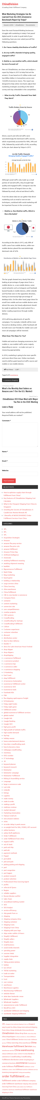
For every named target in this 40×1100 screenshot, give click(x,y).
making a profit (9, 804)
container (7, 601)
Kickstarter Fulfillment (12, 775)
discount (7, 635)
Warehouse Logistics (11, 988)
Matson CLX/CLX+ (10, 816)
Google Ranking (9, 721)
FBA (5, 695)
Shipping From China (11, 927)
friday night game (10, 707)
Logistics (7, 796)
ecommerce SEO (10, 687)
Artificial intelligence (11, 555)
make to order (9, 801)
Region (6, 890)
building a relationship (12, 580)
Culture (6, 626)
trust (5, 979)
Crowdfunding (9, 618)
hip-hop (6, 735)
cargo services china (11, 583)
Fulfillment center (29, 1066)
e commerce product (11, 661)
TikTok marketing (10, 970)
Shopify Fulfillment (11, 936)
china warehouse (10, 589)
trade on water (9, 973)
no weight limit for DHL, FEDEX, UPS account (20, 827)
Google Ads (8, 718)
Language (7, 781)
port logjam (8, 873)
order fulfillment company (26, 1080)
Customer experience (11, 629)
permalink (7, 859)
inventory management (10, 1072)
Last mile (7, 787)
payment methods (10, 853)
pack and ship (8, 847)
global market (9, 715)
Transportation (9, 976)
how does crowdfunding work (14, 744)
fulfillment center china (8, 1069)
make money (8, 798)
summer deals (9, 953)
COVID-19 (21, 1054)
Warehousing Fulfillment (13, 991)
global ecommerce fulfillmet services (17, 712)
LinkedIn (7, 790)
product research (10, 876)
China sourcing (12, 1043)
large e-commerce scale (12, 784)
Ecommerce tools (10, 689)
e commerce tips (10, 664)
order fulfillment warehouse (12, 1083)
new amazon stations (11, 818)
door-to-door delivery (11, 641)
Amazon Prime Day (11, 552)
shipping (7, 916)
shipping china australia (30, 1084)
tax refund (7, 968)
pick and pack (8, 861)
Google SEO (8, 724)
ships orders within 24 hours (14, 933)
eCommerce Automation (13, 681)
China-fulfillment (10, 592)
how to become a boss (12, 747)
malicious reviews (10, 807)
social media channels (11, 947)
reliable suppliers (10, 893)
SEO (5, 904)
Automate (7, 558)
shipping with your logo (12, 930)
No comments (30, 25)
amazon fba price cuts (12, 546)
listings (6, 793)
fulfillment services (33, 1069)
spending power (9, 950)
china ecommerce (21, 1036)
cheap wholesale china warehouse (22, 1030)
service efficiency (10, 910)
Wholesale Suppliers (11, 999)
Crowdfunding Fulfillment (13, 624)
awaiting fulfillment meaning (14, 560)
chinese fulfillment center (9, 1054)
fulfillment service (22, 1069)
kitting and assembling (24, 1072)
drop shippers (9, 652)
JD (5, 761)
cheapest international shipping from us (17, 1024)
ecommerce (14, 375)
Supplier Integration (11, 956)
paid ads (7, 850)
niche (6, 821)
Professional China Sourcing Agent (16, 882)
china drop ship (32, 1033)
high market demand (11, 732)
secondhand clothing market (14, 902)
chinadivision (19, 25)
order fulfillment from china (14, 839)
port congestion (9, 870)
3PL (5, 529)
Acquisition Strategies (12, 537)
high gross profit (10, 727)
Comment (6, 420)
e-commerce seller (10, 667)
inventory (7, 753)
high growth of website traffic (15, 730)
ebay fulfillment (9, 678)
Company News (9, 598)
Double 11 (7, 644)
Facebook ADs (9, 692)
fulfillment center (10, 710)
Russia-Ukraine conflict (12, 896)
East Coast (7, 675)
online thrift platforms (12, 833)
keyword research (10, 767)
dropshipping (8, 655)
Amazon (7, 540)
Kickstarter (8, 770)
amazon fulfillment (11, 549)
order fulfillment (13, 1076)
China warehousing (24, 1050)
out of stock (8, 844)
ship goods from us (11, 913)
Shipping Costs (9, 925)
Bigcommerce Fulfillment (13, 569)
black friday (8, 572)
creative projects (10, 612)
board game (8, 578)
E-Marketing (8, 672)
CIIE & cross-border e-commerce (15, 595)
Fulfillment (19, 1066)
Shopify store (8, 942)
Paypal (6, 856)
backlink (7, 566)
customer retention (11, 632)
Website (5, 470)
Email (5, 461)
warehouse (8, 985)
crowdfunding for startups (13, 621)
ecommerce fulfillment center (15, 684)
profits (6, 884)
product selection (10, 879)
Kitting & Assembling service (14, 778)
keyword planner (10, 764)
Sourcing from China (9, 1087)
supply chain (8, 959)
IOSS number (8, 755)
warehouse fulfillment (22, 1089)
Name (5, 451)
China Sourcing (9, 586)
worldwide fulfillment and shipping (16, 1011)
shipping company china (12, 919)
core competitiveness (11, 609)
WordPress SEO (9, 1008)
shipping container (10, 922)
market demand (9, 810)
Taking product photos (12, 962)
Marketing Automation (12, 813)
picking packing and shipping (14, 864)
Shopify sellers (9, 939)
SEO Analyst (8, 907)
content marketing (10, 603)
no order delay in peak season (14, 824)
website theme (9, 993)
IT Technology (9, 758)
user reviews (8, 982)
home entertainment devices (14, 741)
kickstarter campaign (11, 773)
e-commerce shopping (10, 380)
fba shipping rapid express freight (16, 698)
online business (9, 830)
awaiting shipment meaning (14, 563)
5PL (5, 535)
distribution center (10, 638)
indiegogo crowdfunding (12, 750)
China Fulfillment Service (15, 1039)
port (5, 867)
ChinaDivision (10, 4)
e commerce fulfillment (12, 658)
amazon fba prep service (13, 543)
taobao (6, 965)
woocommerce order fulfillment (15, 1005)
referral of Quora (10, 887)
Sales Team (8, 899)
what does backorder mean (13, 996)
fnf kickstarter (9, 701)
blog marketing (9, 575)
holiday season (9, 738)
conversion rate (9, 606)
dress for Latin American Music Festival (18, 646)
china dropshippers (9, 1036)
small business (9, 945)
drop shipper (8, 649)
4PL (5, 532)
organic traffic (9, 841)
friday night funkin (10, 704)
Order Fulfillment (10, 836)
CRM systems (9, 615)
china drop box (21, 1033)
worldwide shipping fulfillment (15, 1013)
